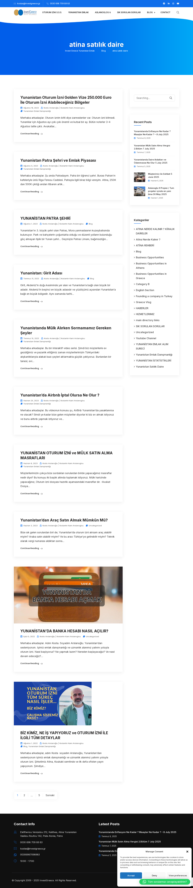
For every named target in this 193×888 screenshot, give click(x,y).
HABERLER (142, 308)
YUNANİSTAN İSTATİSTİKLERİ (153, 360)
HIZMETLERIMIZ (145, 314)
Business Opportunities (150, 257)
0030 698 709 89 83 (60, 3)
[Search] (172, 96)
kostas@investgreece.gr (28, 3)
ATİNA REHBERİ (145, 245)
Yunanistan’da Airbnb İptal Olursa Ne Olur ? (59, 395)
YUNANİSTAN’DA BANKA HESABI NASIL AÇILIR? (64, 631)
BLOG (150, 12)
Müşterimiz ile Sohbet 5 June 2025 (160, 175)
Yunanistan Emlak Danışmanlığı (37, 111)
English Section (145, 290)
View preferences (178, 875)
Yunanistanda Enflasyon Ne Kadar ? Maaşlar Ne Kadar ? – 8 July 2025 (152, 133)
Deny (154, 875)
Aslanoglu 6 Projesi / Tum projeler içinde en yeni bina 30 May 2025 (161, 191)
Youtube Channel (146, 338)
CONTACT (165, 12)
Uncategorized (95, 525)
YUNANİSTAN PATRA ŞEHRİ (45, 218)
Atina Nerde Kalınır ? (148, 239)
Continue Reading (29, 133)
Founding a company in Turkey (154, 296)
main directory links (148, 320)
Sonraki (50, 795)
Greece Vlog (143, 302)
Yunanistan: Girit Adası (41, 273)
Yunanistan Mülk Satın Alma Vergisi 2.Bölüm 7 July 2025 (152, 147)
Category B (142, 284)
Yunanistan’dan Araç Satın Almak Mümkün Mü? (64, 520)
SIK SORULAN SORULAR (129, 12)
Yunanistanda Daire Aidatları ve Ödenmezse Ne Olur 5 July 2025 (150, 161)
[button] (187, 851)
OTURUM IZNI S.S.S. (52, 12)
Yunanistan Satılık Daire (150, 366)
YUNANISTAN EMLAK (78, 12)
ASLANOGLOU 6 (103, 12)
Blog (91, 224)
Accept (131, 875)
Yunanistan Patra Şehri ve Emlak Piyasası (58, 160)
